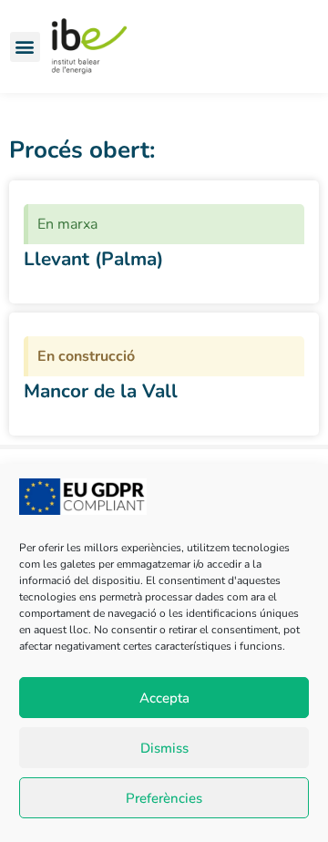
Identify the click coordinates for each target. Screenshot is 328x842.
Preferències (164, 798)
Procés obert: (82, 150)
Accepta (164, 698)
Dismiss (164, 748)
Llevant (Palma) (93, 259)
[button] (25, 47)
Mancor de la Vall (101, 391)
